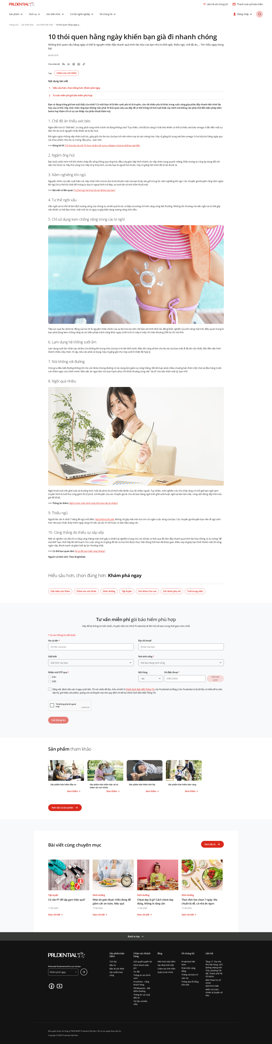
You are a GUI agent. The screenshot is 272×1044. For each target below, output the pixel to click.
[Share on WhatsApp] (78, 64)
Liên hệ (184, 978)
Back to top (134, 936)
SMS (54, 681)
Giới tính (52, 656)
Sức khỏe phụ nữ (172, 591)
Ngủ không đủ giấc (104, 519)
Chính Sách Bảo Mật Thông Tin (140, 689)
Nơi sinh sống (146, 656)
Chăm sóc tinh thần (166, 968)
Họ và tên (54, 640)
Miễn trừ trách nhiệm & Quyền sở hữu (214, 992)
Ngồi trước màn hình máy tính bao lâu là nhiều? (93, 503)
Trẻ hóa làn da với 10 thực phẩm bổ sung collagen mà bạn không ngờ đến (102, 145)
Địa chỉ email (144, 640)
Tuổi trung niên (195, 591)
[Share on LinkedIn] (68, 64)
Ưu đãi (136, 971)
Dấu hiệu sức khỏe (60, 591)
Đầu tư (113, 965)
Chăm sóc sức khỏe (67, 73)
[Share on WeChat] (63, 64)
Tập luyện (127, 591)
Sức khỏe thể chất (166, 965)
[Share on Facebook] (73, 64)
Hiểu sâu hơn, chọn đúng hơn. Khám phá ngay (76, 87)
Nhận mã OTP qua (58, 672)
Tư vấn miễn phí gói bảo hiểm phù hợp (72, 95)
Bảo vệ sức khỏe (117, 968)
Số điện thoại (171, 672)
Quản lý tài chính (165, 972)
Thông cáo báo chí (189, 974)
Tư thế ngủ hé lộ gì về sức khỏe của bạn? (94, 190)
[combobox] (91, 662)
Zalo (54, 676)
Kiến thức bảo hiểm (166, 961)
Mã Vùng (142, 672)
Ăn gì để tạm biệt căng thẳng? (90, 551)
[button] (16, 14)
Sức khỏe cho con (147, 591)
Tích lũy (113, 961)
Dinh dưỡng (109, 591)
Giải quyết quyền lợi (142, 961)
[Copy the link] (83, 64)
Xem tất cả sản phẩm (62, 807)
